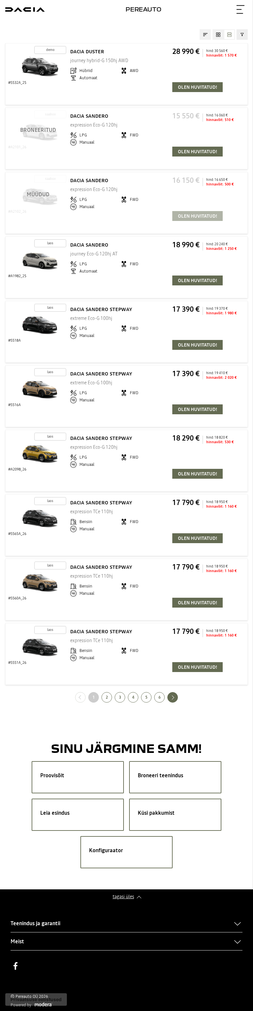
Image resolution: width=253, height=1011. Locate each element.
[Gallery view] (218, 34)
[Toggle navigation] (240, 9)
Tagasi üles (123, 896)
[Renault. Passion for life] (25, 9)
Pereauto (143, 9)
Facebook (15, 966)
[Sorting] (205, 34)
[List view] (229, 34)
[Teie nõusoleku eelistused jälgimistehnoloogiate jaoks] (36, 999)
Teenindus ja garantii (35, 923)
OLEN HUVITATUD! (197, 87)
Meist (17, 941)
